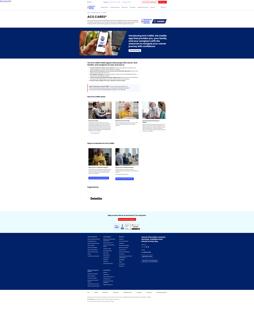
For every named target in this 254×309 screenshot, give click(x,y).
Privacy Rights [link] (116, 292)
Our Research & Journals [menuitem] (142, 7)
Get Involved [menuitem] (132, 7)
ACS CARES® (104, 12)
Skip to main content (5, 1)
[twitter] (142, 247)
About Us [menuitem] (153, 7)
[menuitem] (91, 7)
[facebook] (146, 247)
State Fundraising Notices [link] (162, 292)
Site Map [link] (96, 292)
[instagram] (144, 247)
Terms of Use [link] (149, 292)
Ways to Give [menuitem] (125, 7)
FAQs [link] (88, 292)
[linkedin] (148, 247)
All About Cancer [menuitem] (104, 7)
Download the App (95, 133)
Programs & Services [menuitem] (115, 7)
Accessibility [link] (139, 292)
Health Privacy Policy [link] (127, 292)
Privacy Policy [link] (105, 292)
